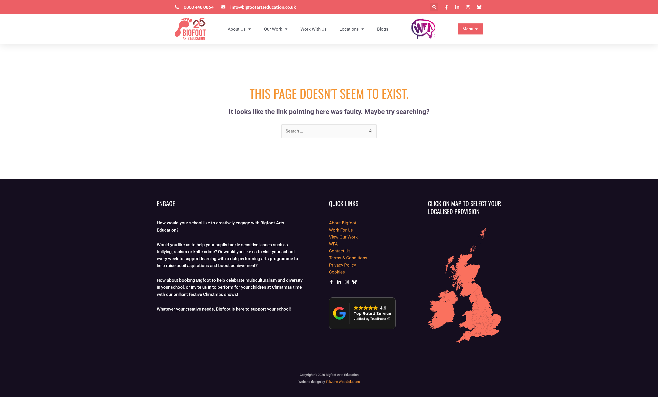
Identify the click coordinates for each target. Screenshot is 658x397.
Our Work (273, 29)
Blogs (382, 29)
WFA (333, 243)
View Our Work (343, 237)
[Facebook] (331, 282)
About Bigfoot (343, 222)
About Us (237, 29)
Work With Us (313, 29)
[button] (434, 7)
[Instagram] (346, 282)
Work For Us (341, 230)
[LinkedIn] (339, 282)
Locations (349, 29)
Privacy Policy (342, 265)
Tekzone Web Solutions (343, 382)
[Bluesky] (354, 282)
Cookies (337, 272)
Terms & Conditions (348, 257)
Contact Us (340, 250)
